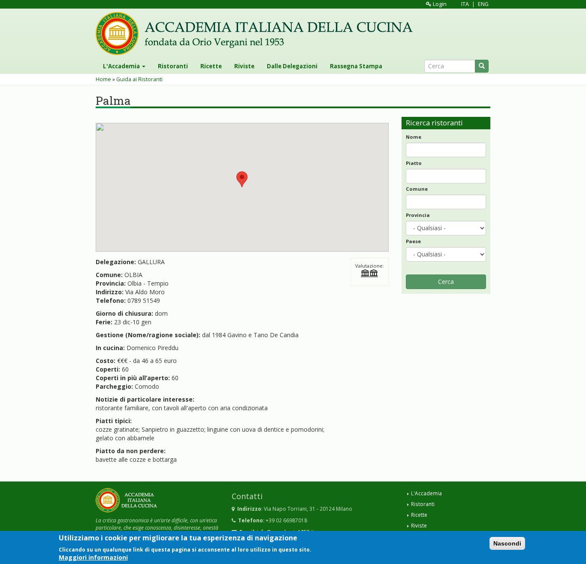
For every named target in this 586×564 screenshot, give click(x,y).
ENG (483, 4)
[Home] (257, 33)
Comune (417, 189)
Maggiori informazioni (93, 557)
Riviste (244, 66)
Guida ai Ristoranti (139, 79)
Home (103, 79)
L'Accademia (122, 66)
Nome (413, 137)
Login (439, 4)
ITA (465, 4)
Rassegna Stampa (356, 66)
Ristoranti (173, 66)
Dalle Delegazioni (292, 66)
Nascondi (507, 543)
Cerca (446, 281)
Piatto (414, 163)
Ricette (211, 66)
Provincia (418, 215)
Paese (413, 241)
